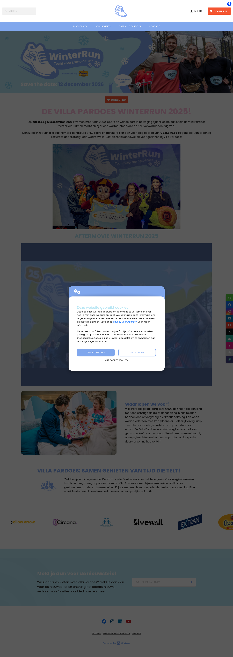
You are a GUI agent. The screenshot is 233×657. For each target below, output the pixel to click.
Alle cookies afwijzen (116, 360)
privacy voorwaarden (125, 321)
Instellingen (137, 352)
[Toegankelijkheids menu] (229, 4)
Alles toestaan (96, 352)
